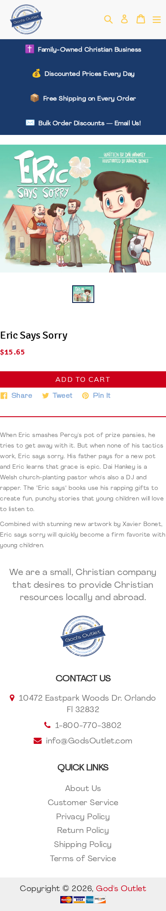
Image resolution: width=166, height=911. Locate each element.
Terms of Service (83, 859)
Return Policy (83, 831)
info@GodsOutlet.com (89, 742)
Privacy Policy (83, 817)
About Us (83, 789)
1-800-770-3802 (88, 726)
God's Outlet (121, 889)
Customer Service (83, 803)
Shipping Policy (83, 845)
